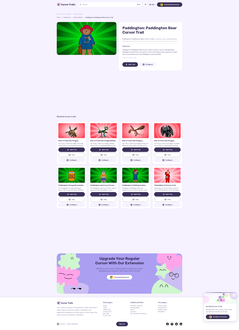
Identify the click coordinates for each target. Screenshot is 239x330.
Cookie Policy (162, 308)
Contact (133, 312)
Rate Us (122, 324)
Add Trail (131, 64)
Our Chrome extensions (138, 314)
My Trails (106, 314)
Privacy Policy (162, 310)
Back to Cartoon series (64, 14)
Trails (105, 308)
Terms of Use (162, 306)
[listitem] (167, 324)
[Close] (234, 295)
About (132, 310)
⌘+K (138, 5)
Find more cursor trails (129, 57)
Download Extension (171, 5)
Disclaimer (161, 312)
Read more (126, 46)
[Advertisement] (119, 93)
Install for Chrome (136, 306)
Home (105, 306)
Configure (149, 64)
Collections (107, 310)
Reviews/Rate (135, 308)
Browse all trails (78, 14)
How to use (107, 315)
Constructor (107, 312)
